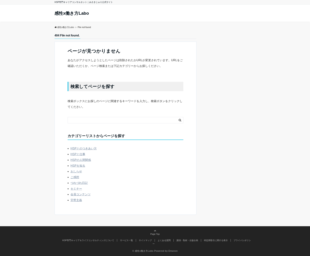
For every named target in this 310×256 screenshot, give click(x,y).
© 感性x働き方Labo (143, 251)
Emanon (173, 251)
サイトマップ (145, 240)
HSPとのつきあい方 (84, 148)
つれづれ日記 (79, 182)
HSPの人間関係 (81, 159)
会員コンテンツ (81, 194)
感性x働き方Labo (72, 13)
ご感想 (75, 177)
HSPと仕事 (78, 154)
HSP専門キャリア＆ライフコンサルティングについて (88, 240)
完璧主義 (76, 200)
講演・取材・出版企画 (187, 240)
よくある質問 (164, 240)
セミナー (76, 188)
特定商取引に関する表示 (216, 240)
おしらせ (76, 171)
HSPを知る (78, 165)
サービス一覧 (126, 240)
